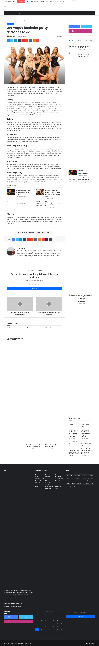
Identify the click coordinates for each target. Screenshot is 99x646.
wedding (82, 486)
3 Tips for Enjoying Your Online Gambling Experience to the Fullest (53, 204)
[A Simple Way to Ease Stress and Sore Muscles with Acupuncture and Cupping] (86, 425)
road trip (79, 483)
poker (73, 483)
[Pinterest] (23, 40)
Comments (89, 40)
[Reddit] (26, 40)
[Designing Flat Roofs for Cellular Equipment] (59, 482)
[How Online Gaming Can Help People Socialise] (15, 332)
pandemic (87, 480)
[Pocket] (37, 40)
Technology (42, 13)
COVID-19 (84, 475)
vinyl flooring (76, 486)
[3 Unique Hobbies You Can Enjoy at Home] (53, 385)
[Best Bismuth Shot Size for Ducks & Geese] (73, 48)
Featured (91, 475)
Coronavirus (77, 475)
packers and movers (78, 480)
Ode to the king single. (22, 202)
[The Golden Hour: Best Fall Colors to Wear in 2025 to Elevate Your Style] (49, 488)
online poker (69, 480)
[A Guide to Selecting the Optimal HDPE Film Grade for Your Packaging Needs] (59, 488)
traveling (69, 486)
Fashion (6, 594)
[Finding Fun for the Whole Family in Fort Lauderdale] (34, 385)
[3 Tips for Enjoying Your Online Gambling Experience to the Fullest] (40, 204)
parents (68, 483)
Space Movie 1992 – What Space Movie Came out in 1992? (23, 192)
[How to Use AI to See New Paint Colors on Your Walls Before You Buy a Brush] (74, 425)
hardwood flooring (76, 478)
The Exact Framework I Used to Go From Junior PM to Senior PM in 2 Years (74, 452)
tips (92, 483)
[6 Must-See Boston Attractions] (39, 544)
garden (68, 478)
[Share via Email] (46, 239)
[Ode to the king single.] (11, 205)
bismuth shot (69, 475)
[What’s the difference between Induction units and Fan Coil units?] (73, 110)
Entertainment (14, 20)
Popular (71, 40)
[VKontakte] (30, 40)
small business (86, 483)
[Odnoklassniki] (34, 40)
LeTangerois (28, 643)
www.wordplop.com (16, 606)
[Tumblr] (19, 40)
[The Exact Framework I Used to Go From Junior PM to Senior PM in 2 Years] (74, 444)
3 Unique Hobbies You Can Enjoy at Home (52, 445)
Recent (80, 40)
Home (7, 13)
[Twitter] (11, 40)
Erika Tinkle (12, 36)
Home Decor (23, 13)
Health (14, 13)
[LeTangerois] (7, 7)
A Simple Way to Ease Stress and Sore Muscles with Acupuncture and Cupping (45, 1)
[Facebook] (8, 40)
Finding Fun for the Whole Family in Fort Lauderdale (33, 445)
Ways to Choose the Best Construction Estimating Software (84, 179)
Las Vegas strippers (53, 149)
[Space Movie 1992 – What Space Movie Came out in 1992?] (11, 192)
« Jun (49, 636)
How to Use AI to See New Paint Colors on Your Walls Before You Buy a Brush (73, 433)
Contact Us (91, 643)
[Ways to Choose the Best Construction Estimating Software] (73, 235)
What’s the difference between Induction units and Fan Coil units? (85, 54)
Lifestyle (32, 13)
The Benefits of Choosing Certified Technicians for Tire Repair (86, 451)
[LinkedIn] (15, 40)
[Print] (50, 239)
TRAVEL (51, 13)
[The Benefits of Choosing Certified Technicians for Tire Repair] (86, 444)
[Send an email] (15, 36)
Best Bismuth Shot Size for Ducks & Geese (84, 47)
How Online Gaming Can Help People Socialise (15, 338)
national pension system (87, 478)
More (56, 13)
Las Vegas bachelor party (26, 232)
